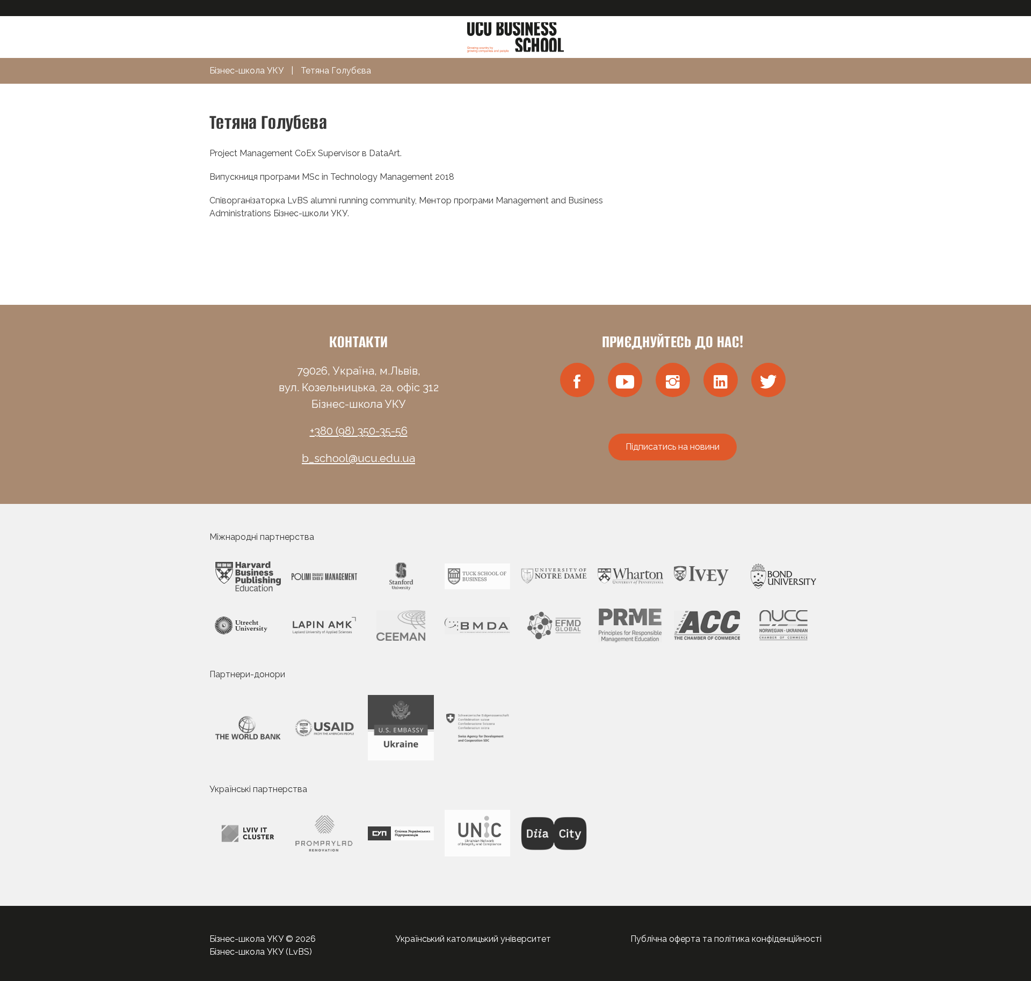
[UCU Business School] (515, 36)
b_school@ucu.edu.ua (358, 458)
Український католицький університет (473, 939)
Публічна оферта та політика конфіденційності (726, 939)
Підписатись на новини (673, 447)
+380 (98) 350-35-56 (359, 430)
